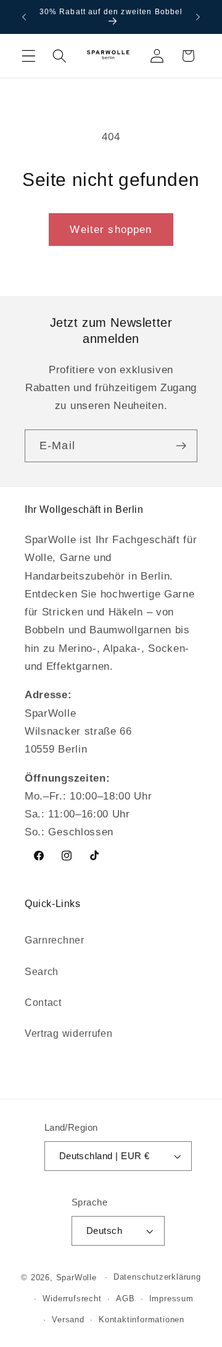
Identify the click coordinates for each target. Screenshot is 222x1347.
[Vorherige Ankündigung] (24, 16)
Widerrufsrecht (72, 1298)
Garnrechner (54, 939)
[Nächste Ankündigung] (198, 16)
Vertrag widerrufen (68, 1033)
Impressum (171, 1298)
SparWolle (76, 1277)
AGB (125, 1298)
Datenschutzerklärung (157, 1277)
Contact (43, 1002)
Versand (68, 1319)
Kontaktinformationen (141, 1319)
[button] (28, 56)
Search (42, 971)
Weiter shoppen (111, 229)
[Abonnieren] (181, 446)
